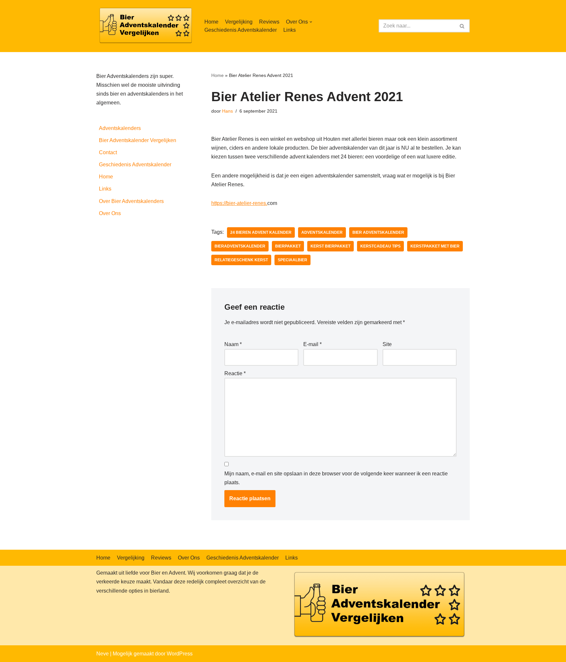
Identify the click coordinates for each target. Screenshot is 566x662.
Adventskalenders (120, 128)
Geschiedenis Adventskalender (240, 30)
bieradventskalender (240, 246)
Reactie (235, 373)
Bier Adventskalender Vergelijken (137, 140)
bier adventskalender (378, 232)
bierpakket (288, 246)
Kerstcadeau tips (380, 246)
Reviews (269, 22)
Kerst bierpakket (330, 246)
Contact (108, 152)
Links (289, 30)
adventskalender (322, 232)
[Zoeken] (462, 25)
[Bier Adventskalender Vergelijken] (145, 26)
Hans (227, 111)
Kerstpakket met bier (435, 246)
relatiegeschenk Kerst (241, 260)
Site (387, 344)
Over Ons (110, 213)
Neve (102, 653)
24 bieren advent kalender (261, 232)
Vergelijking (239, 22)
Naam (233, 344)
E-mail (312, 344)
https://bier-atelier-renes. (239, 203)
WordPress (180, 653)
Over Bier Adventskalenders (131, 201)
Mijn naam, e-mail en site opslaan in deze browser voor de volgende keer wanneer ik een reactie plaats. (336, 478)
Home (211, 22)
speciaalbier (292, 260)
